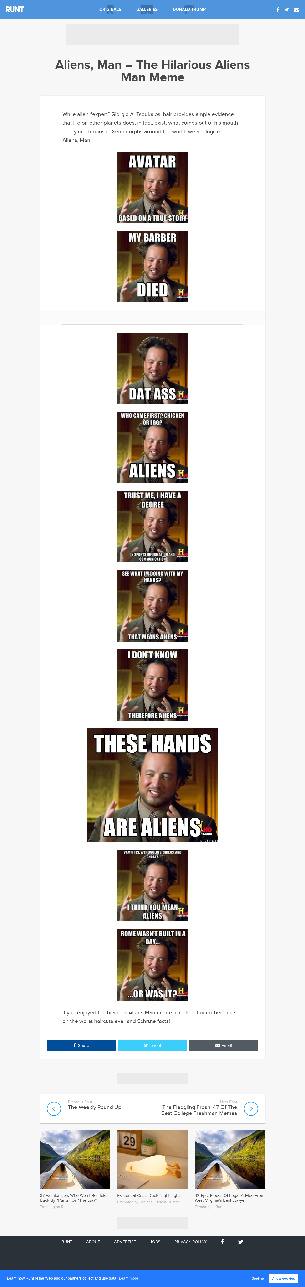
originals (110, 9)
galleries (147, 9)
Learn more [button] (128, 1278)
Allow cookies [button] (283, 1278)
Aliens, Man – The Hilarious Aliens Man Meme (152, 71)
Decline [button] (258, 1278)
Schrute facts (153, 1021)
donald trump (189, 9)
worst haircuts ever (102, 1021)
